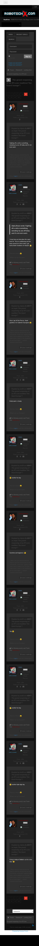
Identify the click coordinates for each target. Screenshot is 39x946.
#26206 (29, 845)
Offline (25, 106)
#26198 (29, 388)
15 (11, 97)
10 (19, 94)
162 (19, 97)
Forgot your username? (15, 65)
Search (11, 39)
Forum (12, 70)
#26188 (29, 213)
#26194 (29, 306)
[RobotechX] (20, 14)
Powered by (15, 931)
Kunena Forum (24, 931)
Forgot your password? (15, 63)
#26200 (29, 538)
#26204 (29, 695)
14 (8, 97)
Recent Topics (22, 34)
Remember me (9, 59)
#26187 (29, 128)
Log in (15, 176)
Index (11, 34)
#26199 (29, 465)
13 (29, 94)
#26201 (29, 619)
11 (22, 94)
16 (15, 97)
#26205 (29, 772)
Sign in (28, 56)
